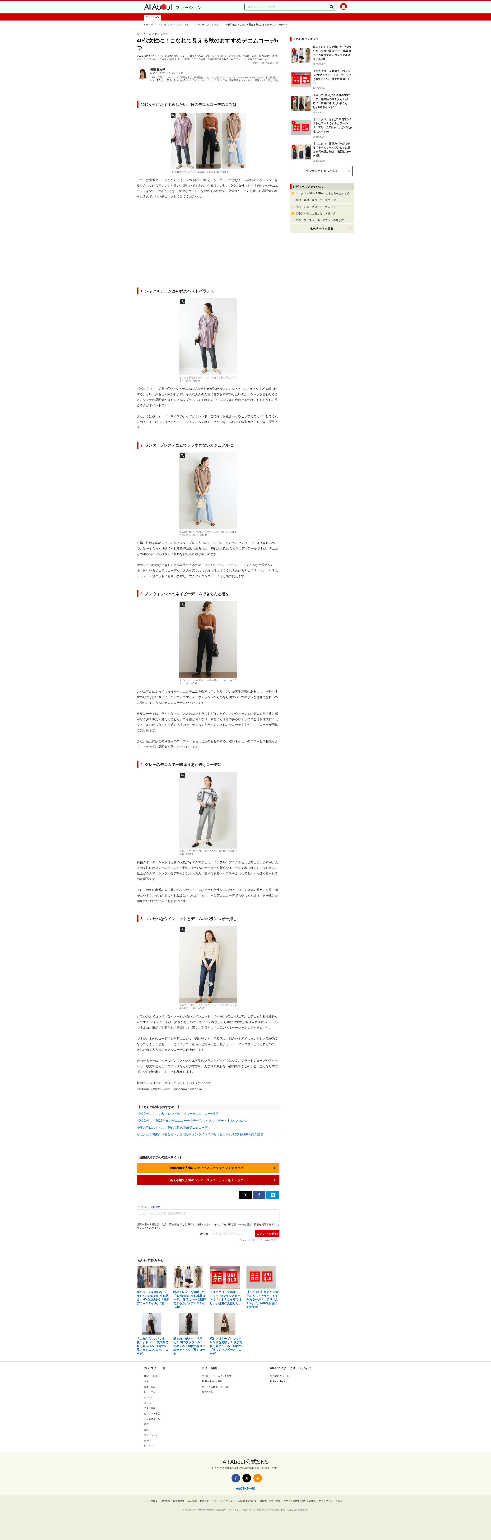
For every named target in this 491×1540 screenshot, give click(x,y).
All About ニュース (279, 1376)
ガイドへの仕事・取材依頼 (215, 1386)
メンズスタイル (152, 1419)
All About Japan (278, 1381)
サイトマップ (326, 1501)
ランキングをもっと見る (322, 170)
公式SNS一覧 (245, 1488)
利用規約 (204, 1501)
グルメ (147, 1440)
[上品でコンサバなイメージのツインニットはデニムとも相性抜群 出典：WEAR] (208, 964)
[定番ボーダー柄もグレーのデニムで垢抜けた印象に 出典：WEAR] (208, 810)
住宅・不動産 (151, 1376)
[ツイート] (245, 1195)
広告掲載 (192, 1501)
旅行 (146, 1424)
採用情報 (165, 1501)
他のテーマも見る (321, 228)
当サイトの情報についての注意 (299, 1501)
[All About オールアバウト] (158, 7)
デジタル (148, 1397)
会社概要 (153, 1501)
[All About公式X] (246, 1478)
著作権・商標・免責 (270, 1501)
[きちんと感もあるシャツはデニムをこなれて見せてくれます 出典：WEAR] (208, 336)
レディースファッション (208, 24)
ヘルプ (339, 1501)
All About (148, 24)
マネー (147, 1381)
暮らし (147, 1403)
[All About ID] (343, 7)
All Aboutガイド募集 (212, 1381)
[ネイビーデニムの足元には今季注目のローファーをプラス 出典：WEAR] (208, 639)
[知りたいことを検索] (332, 7)
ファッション (188, 7)
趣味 (146, 1429)
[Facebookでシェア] (259, 1195)
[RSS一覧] (257, 1478)
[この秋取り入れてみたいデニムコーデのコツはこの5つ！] (208, 140)
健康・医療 (150, 1386)
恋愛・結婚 (150, 1408)
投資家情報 (179, 1501)
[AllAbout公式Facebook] (235, 1478)
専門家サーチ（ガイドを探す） (218, 1376)
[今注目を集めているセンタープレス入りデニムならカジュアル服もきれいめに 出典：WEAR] (208, 490)
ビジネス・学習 (152, 1413)
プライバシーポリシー (223, 1501)
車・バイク (150, 1445)
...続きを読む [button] (272, 80)
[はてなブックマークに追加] (272, 1195)
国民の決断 (207, 1392)
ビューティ (150, 1392)
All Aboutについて (247, 1501)
